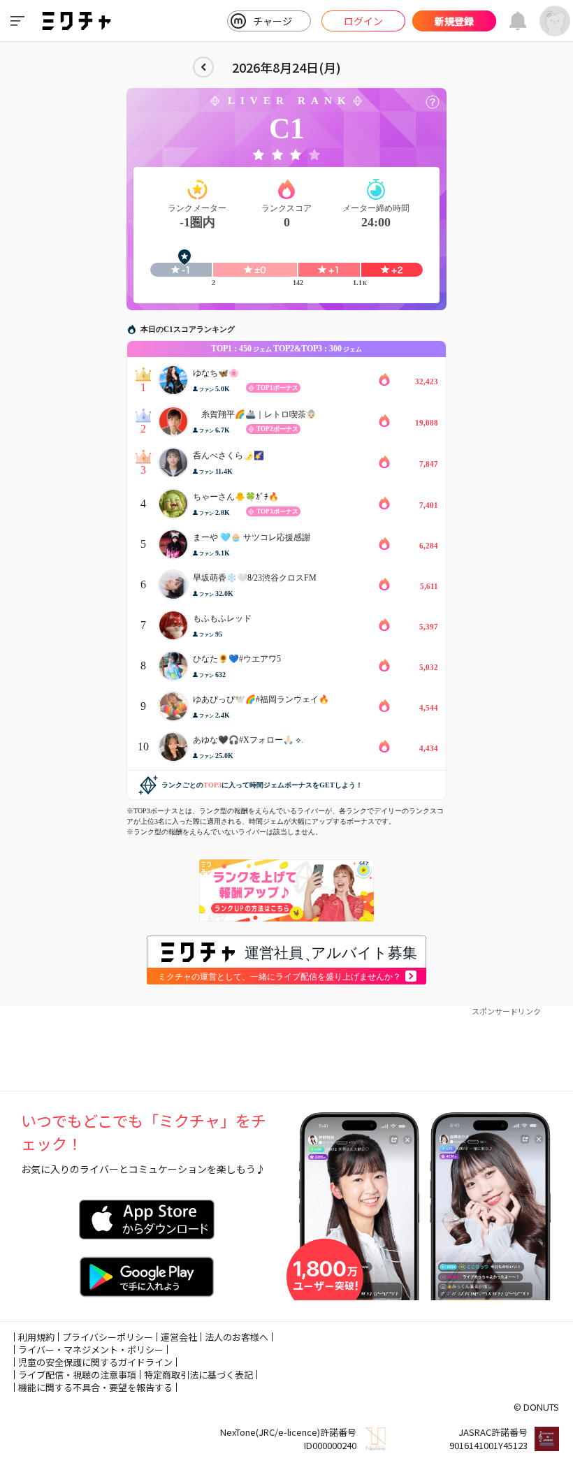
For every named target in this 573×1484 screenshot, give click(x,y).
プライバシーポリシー (107, 1337)
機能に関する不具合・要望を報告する (95, 1387)
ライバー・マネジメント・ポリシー (91, 1349)
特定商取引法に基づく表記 (198, 1374)
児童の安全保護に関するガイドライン (95, 1362)
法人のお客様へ (236, 1337)
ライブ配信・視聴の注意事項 (77, 1374)
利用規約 (36, 1337)
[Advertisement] (286, 1048)
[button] (433, 102)
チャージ (272, 21)
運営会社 (179, 1337)
